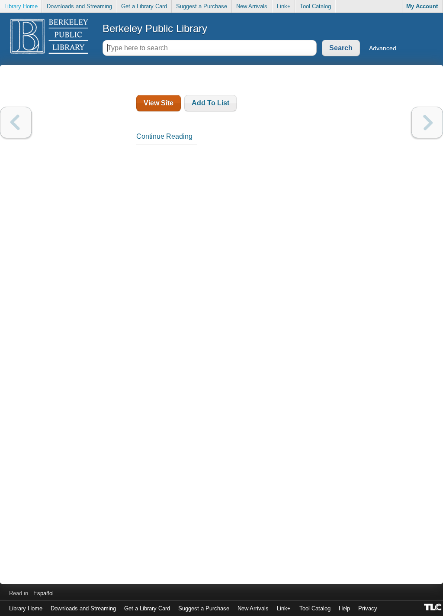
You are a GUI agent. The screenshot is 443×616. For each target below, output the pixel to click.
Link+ (284, 6)
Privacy (367, 608)
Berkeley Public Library (155, 28)
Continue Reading (164, 136)
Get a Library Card (144, 6)
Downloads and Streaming (79, 6)
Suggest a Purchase (201, 6)
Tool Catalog (315, 6)
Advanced (382, 48)
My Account (422, 6)
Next (427, 122)
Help (344, 608)
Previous (16, 122)
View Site (158, 103)
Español (43, 593)
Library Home (21, 6)
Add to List (210, 103)
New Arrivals (251, 6)
